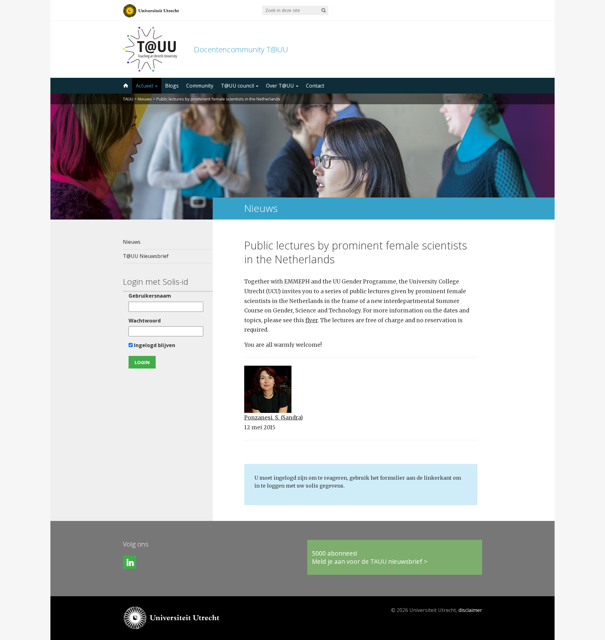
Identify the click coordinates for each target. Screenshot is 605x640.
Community (199, 85)
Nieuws (145, 99)
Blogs (172, 85)
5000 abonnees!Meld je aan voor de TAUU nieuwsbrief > (369, 557)
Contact (315, 85)
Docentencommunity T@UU (241, 49)
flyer (311, 320)
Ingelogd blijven (154, 345)
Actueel (145, 85)
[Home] (125, 86)
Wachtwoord (145, 320)
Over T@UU (280, 85)
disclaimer (470, 610)
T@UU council (238, 85)
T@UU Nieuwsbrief (146, 256)
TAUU (128, 99)
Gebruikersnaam (150, 295)
